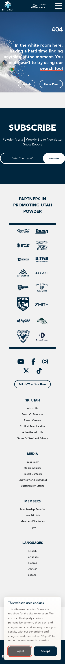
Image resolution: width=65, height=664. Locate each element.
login (32, 527)
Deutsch (32, 568)
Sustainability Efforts (32, 485)
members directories (33, 521)
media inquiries (32, 468)
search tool (51, 68)
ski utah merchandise (32, 426)
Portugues (32, 557)
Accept (45, 651)
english (32, 551)
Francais (32, 562)
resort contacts (32, 473)
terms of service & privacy (32, 438)
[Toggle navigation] (56, 6)
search (27, 84)
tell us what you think (32, 384)
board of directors (32, 414)
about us (32, 408)
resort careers (32, 420)
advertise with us (32, 432)
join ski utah (32, 515)
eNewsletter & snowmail (32, 479)
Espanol (32, 574)
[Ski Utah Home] (7, 6)
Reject (20, 651)
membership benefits (32, 509)
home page (51, 84)
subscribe (54, 158)
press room (32, 462)
